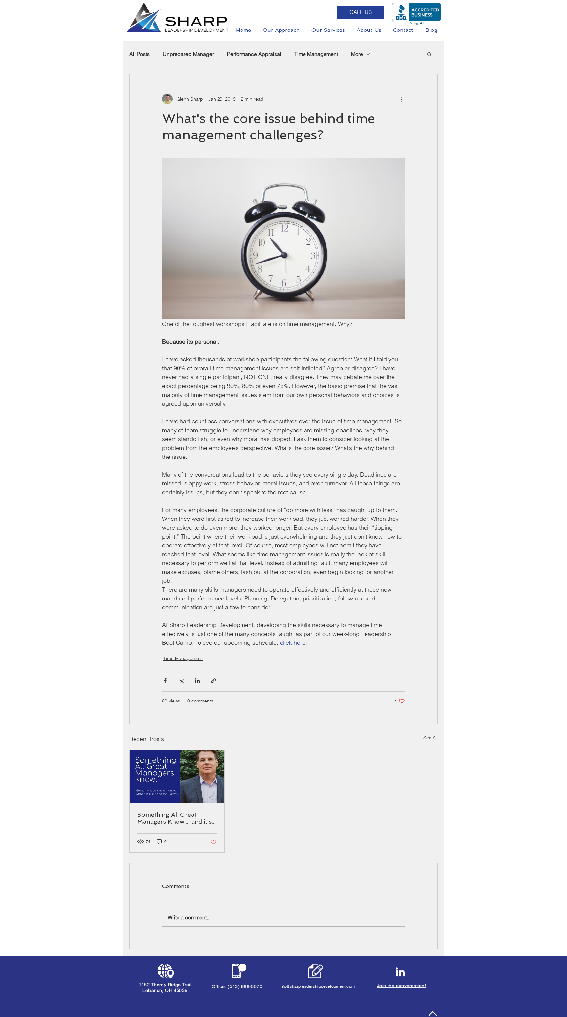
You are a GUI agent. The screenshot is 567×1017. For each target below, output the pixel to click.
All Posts (139, 54)
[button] (429, 54)
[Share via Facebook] (165, 681)
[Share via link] (213, 681)
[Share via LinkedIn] (197, 681)
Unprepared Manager (188, 54)
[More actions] (401, 99)
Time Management (316, 54)
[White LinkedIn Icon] (400, 972)
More (357, 54)
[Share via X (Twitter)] (181, 681)
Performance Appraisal (254, 54)
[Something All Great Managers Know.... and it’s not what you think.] (177, 776)
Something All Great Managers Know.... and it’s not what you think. (174, 818)
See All (430, 738)
